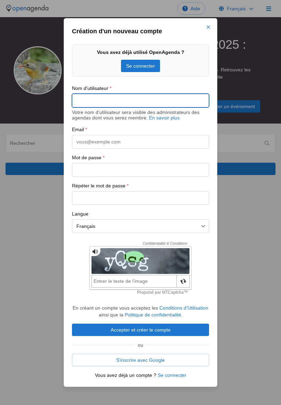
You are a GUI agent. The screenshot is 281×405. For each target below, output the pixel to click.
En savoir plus (164, 117)
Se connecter (140, 66)
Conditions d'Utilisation (183, 308)
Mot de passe (88, 157)
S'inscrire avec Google (140, 360)
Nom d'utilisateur (91, 88)
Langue (80, 214)
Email (79, 129)
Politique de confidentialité (153, 314)
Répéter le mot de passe (100, 185)
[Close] (208, 27)
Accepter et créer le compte (141, 330)
